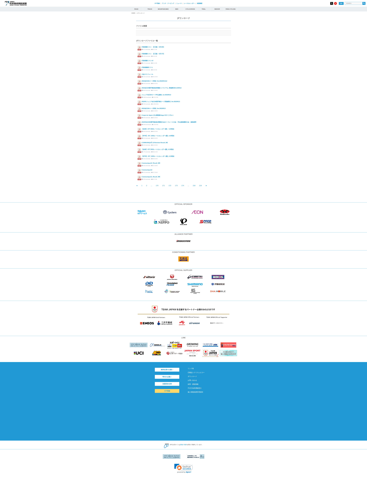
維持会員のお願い (167, 369)
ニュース (179, 3)
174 (182, 185)
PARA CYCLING (231, 9)
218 (194, 185)
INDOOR (217, 9)
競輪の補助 (183, 444)
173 (176, 185)
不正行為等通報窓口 (194, 388)
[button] (183, 468)
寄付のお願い (167, 377)
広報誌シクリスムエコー (196, 372)
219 (200, 185)
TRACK (149, 9)
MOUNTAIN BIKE (163, 9)
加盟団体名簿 (167, 384)
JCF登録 (157, 3)
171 (163, 185)
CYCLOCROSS (190, 9)
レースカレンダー (189, 3)
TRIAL (204, 9)
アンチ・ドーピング (168, 3)
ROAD (136, 9)
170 (157, 185)
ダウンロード (192, 376)
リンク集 (191, 368)
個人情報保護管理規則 (195, 392)
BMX (176, 9)
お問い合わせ (192, 380)
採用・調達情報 (193, 384)
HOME (133, 13)
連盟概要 (199, 3)
